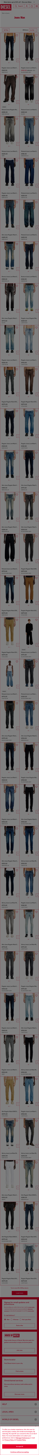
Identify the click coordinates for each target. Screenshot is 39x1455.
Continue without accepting (19, 1452)
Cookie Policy (21, 1440)
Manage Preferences (23, 1438)
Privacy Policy (9, 1440)
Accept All (19, 1446)
